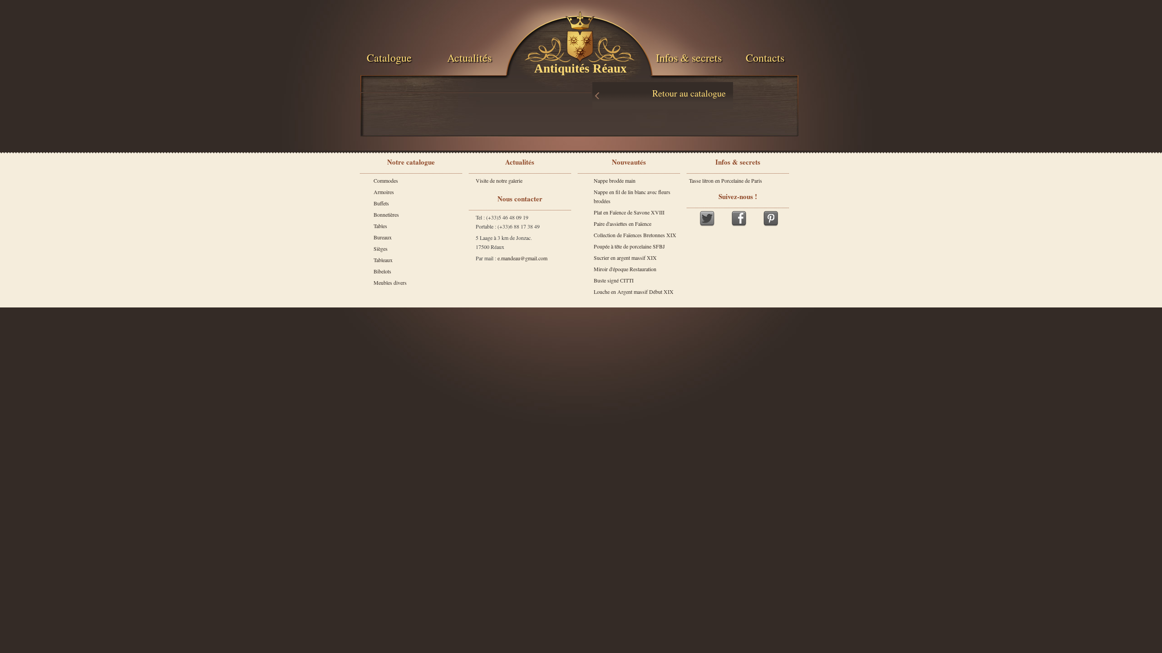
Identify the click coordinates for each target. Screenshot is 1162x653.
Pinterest (771, 218)
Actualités (469, 57)
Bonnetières (386, 214)
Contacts (765, 57)
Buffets (381, 203)
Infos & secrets (689, 57)
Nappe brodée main (614, 180)
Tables (380, 225)
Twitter (707, 218)
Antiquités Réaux (580, 68)
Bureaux (383, 237)
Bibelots (382, 271)
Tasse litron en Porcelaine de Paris (725, 180)
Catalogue (389, 57)
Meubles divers (390, 282)
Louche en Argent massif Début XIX (634, 291)
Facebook (739, 218)
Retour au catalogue (689, 93)
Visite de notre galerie (499, 180)
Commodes (386, 180)
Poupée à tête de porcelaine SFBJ (629, 246)
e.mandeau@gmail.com (522, 258)
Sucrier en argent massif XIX (625, 257)
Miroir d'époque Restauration (625, 269)
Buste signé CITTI (614, 280)
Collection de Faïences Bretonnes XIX (635, 235)
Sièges (381, 248)
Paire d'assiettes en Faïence (622, 223)
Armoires (384, 191)
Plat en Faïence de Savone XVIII (629, 212)
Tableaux (383, 259)
